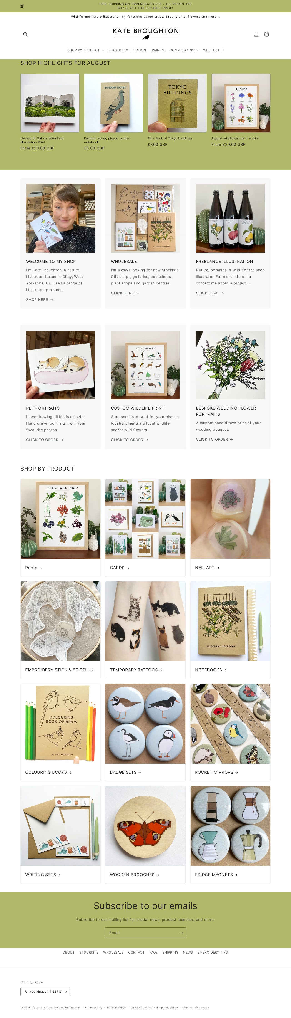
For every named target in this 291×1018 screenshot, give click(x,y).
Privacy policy (116, 1007)
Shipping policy (167, 1007)
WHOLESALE (113, 952)
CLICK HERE (122, 293)
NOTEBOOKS (208, 670)
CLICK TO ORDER (42, 439)
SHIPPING (170, 952)
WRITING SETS (40, 874)
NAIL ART (205, 567)
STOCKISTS (88, 952)
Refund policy (93, 1007)
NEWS (188, 952)
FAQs (153, 952)
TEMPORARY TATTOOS (134, 670)
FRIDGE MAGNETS (214, 874)
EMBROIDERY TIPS (213, 952)
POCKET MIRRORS (214, 772)
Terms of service (141, 1007)
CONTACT (136, 952)
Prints (31, 567)
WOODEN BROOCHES (132, 874)
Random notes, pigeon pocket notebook (107, 140)
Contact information (195, 1007)
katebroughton (42, 1007)
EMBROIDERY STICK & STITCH (56, 670)
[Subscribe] (181, 932)
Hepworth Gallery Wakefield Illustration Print (42, 140)
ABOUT (69, 952)
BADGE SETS (123, 772)
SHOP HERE (37, 299)
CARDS (117, 567)
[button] (25, 34)
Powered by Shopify (66, 1007)
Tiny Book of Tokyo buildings (170, 138)
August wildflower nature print (235, 138)
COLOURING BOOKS (46, 772)
